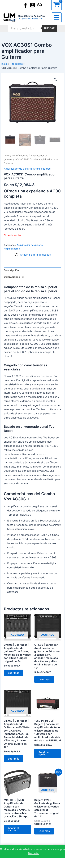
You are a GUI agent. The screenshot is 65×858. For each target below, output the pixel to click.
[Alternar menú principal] (57, 17)
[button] (55, 79)
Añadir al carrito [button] (43, 753)
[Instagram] (32, 5)
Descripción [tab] (11, 270)
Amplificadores (20, 155)
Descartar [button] (33, 853)
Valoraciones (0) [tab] (14, 277)
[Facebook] (25, 5)
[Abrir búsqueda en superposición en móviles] (32, 28)
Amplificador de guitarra (18, 168)
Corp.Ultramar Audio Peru (31, 16)
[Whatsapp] (39, 5)
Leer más (13, 672)
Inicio (7, 155)
